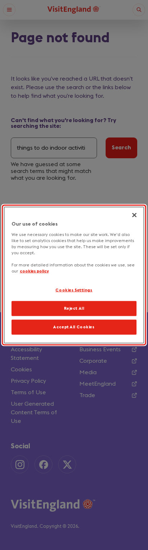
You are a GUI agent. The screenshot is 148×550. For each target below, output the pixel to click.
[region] (74, 275)
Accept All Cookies (73, 327)
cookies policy (34, 271)
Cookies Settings (73, 290)
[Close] (134, 215)
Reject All (74, 308)
